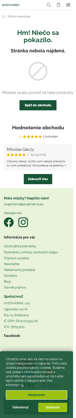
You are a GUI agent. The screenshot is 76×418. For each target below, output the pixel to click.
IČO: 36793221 (14, 327)
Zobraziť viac (38, 179)
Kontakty (10, 276)
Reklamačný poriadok (19, 270)
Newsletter (12, 264)
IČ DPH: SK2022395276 (21, 321)
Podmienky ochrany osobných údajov (31, 252)
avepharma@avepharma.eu (23, 204)
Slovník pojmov (15, 287)
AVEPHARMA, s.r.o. (17, 303)
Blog (7, 281)
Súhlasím (53, 407)
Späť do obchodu (38, 105)
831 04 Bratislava (16, 315)
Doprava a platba (16, 258)
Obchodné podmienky (20, 246)
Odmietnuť (20, 407)
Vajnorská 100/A (16, 309)
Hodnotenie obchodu (38, 127)
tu (22, 385)
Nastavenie (36, 395)
